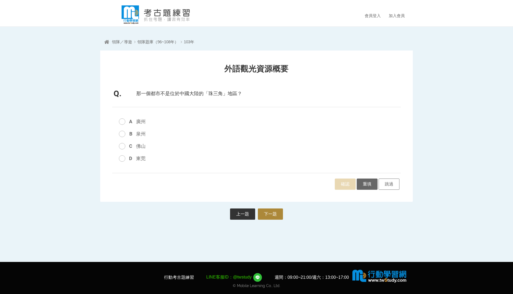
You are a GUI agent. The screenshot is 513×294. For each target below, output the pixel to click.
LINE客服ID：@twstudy (229, 277)
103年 (189, 42)
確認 (345, 184)
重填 (367, 184)
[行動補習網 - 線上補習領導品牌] (379, 276)
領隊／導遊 (122, 42)
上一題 (242, 214)
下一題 (270, 214)
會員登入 (373, 15)
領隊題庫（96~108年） (157, 42)
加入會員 (397, 15)
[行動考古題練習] (148, 14)
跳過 (389, 184)
